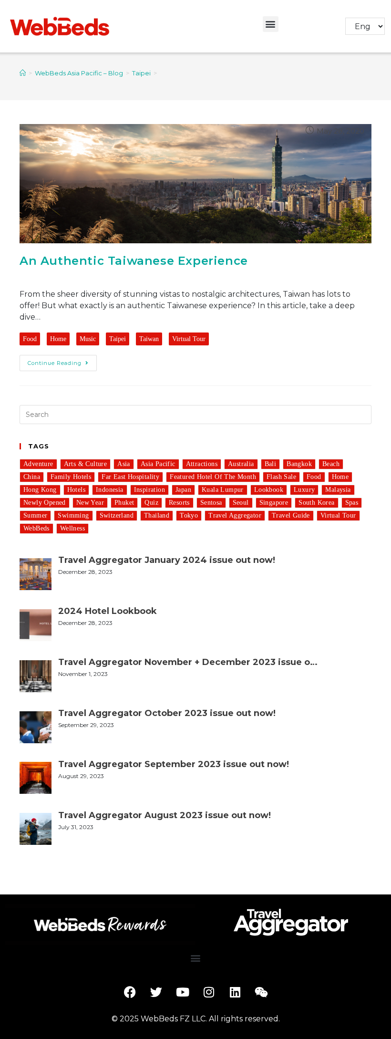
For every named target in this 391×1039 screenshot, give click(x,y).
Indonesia (109, 489)
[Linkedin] (235, 992)
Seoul (241, 502)
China (31, 476)
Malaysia (337, 489)
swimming (73, 515)
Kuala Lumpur (223, 489)
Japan (183, 489)
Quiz (151, 502)
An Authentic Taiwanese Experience (134, 261)
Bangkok (299, 464)
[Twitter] (156, 992)
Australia (241, 464)
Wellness (72, 528)
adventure (38, 464)
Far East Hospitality (130, 476)
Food (30, 339)
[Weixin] (261, 992)
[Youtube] (183, 992)
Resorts (179, 502)
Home (58, 339)
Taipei (117, 339)
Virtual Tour (189, 339)
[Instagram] (209, 992)
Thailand (156, 515)
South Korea (316, 502)
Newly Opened (44, 502)
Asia (123, 464)
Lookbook (268, 489)
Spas (352, 502)
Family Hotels (71, 476)
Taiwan (149, 339)
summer (35, 515)
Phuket (124, 502)
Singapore (273, 502)
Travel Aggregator (234, 515)
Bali (271, 464)
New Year (90, 502)
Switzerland (117, 515)
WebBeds (36, 528)
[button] (270, 24)
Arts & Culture (85, 464)
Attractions (201, 464)
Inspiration (149, 489)
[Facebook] (130, 992)
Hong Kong (40, 489)
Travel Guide (291, 515)
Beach (331, 464)
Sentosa (211, 502)
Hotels (76, 489)
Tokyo (189, 515)
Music (88, 339)
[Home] (23, 73)
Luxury (304, 489)
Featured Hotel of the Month (213, 476)
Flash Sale (281, 476)
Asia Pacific (158, 464)
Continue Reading (55, 363)
